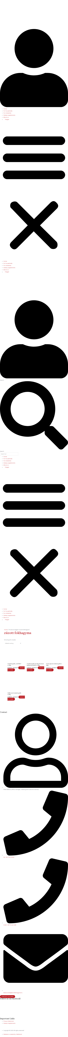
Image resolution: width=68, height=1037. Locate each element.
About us (6, 117)
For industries (7, 113)
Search (2, 380)
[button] (34, 191)
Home (5, 108)
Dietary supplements (9, 115)
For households (7, 111)
